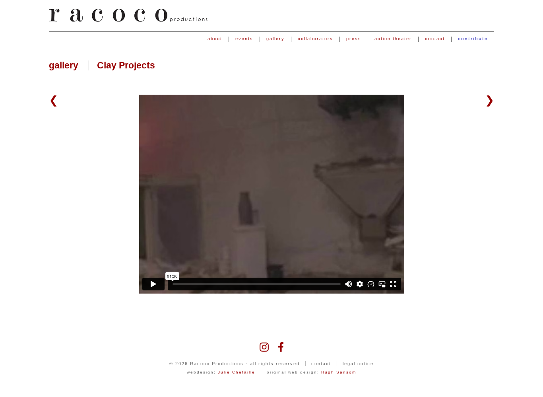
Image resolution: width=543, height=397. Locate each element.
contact (435, 39)
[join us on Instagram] (264, 346)
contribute (473, 39)
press (353, 39)
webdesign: (221, 372)
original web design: (311, 372)
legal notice (358, 363)
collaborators (315, 39)
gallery (275, 39)
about (215, 39)
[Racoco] (128, 15)
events (244, 39)
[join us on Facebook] (280, 346)
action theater (393, 39)
